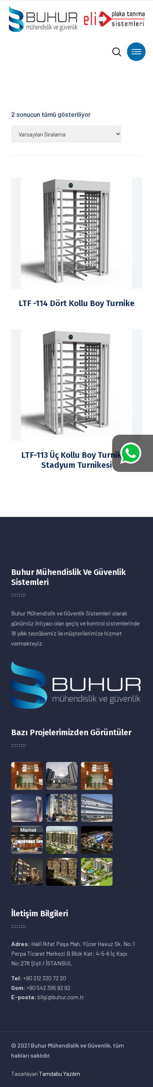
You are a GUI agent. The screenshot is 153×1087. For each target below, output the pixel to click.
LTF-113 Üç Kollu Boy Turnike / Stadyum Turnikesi (76, 460)
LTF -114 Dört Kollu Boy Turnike (76, 303)
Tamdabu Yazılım (59, 1073)
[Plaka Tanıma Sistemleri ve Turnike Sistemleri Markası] (76, 18)
